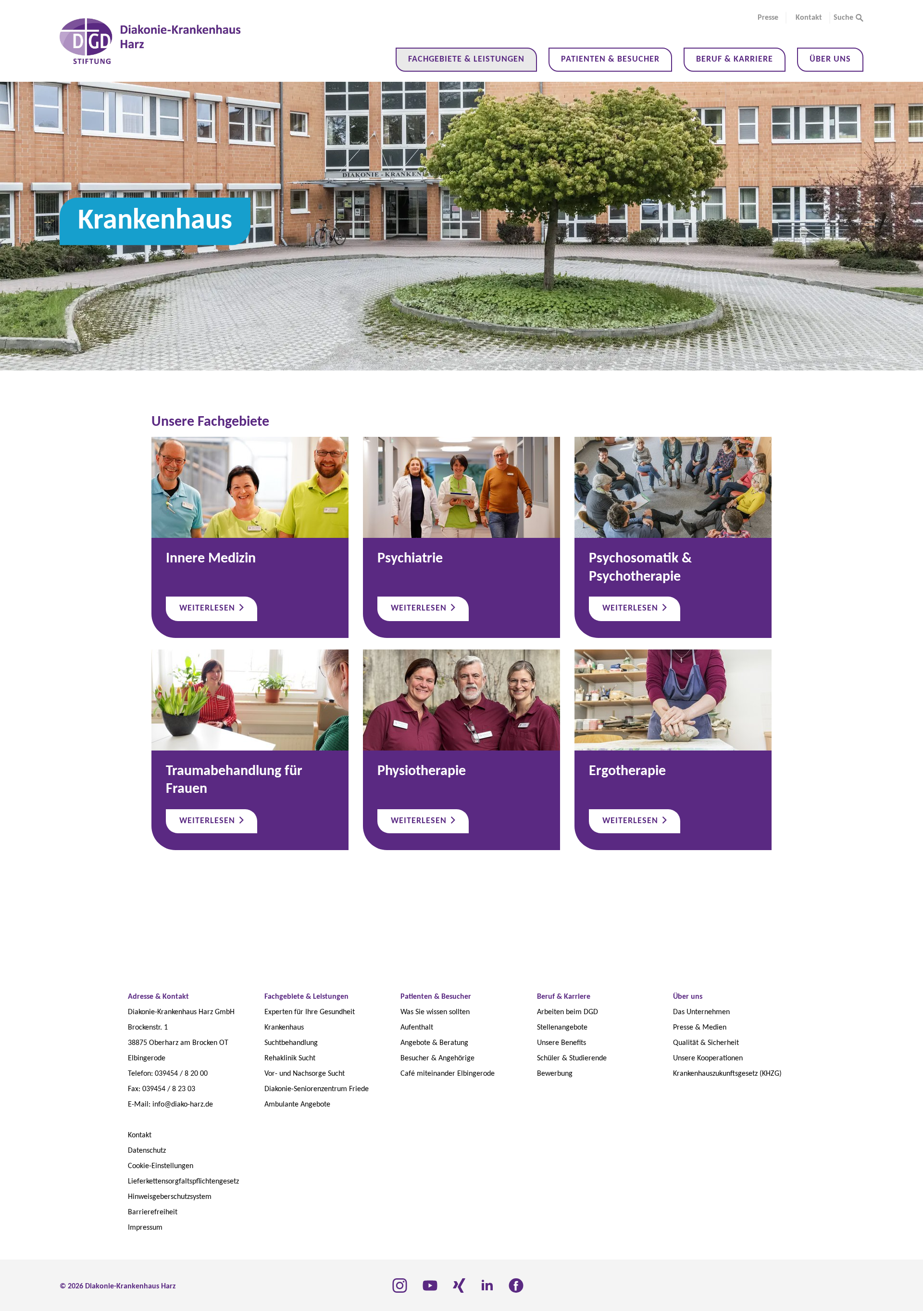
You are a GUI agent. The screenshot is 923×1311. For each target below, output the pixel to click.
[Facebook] (516, 1285)
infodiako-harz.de (182, 1104)
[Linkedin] (487, 1285)
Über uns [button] (830, 59)
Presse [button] (768, 18)
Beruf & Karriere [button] (734, 59)
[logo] (150, 41)
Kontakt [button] (809, 18)
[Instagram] (400, 1285)
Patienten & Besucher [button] (610, 59)
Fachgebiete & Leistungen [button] (466, 59)
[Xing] (459, 1285)
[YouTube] (430, 1285)
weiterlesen (208, 608)
